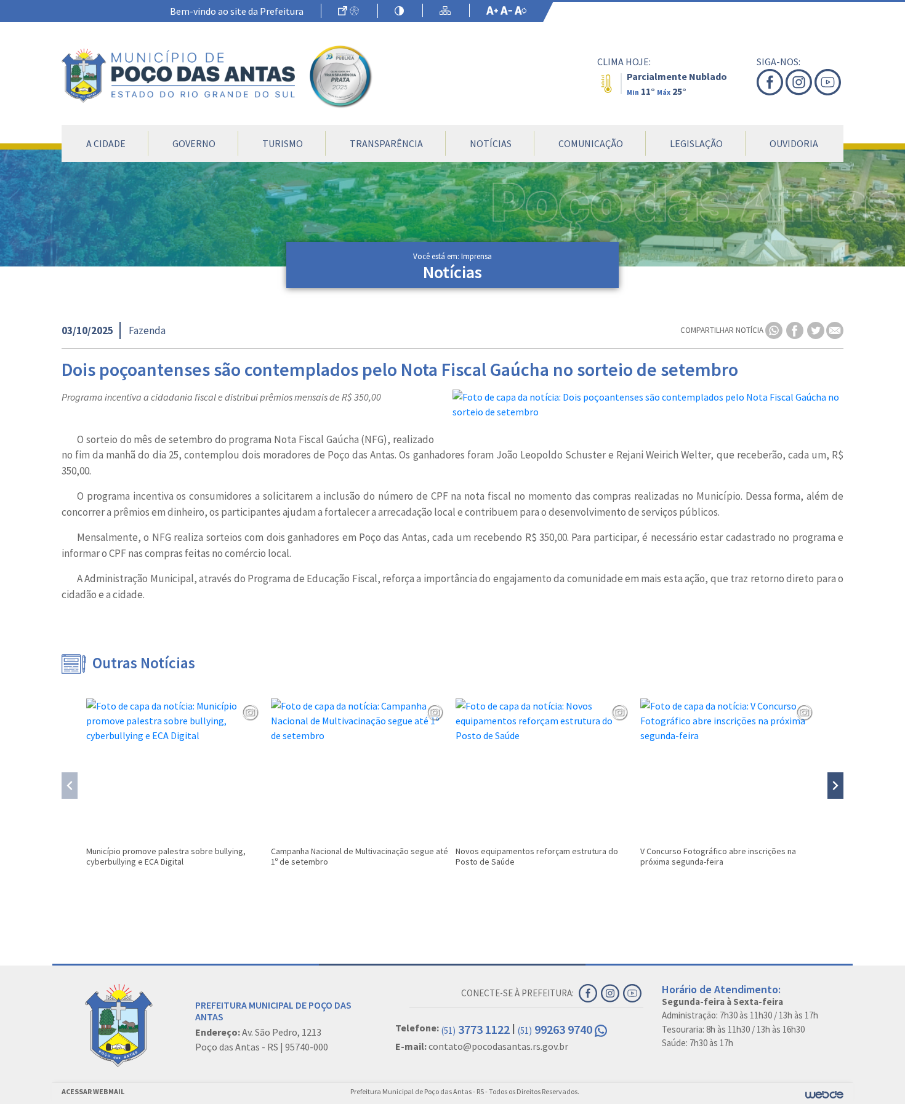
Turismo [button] (282, 143)
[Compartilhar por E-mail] (834, 329)
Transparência (386, 143)
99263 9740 (556, 1029)
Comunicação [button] (590, 143)
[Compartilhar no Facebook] (795, 329)
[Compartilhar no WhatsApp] (774, 329)
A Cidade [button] (106, 143)
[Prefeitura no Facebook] (771, 82)
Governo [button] (193, 143)
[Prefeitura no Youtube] (828, 82)
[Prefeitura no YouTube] (633, 992)
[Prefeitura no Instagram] (800, 82)
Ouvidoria (794, 143)
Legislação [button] (696, 143)
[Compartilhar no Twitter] (816, 329)
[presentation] (70, 785)
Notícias (491, 143)
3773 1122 (475, 1029)
